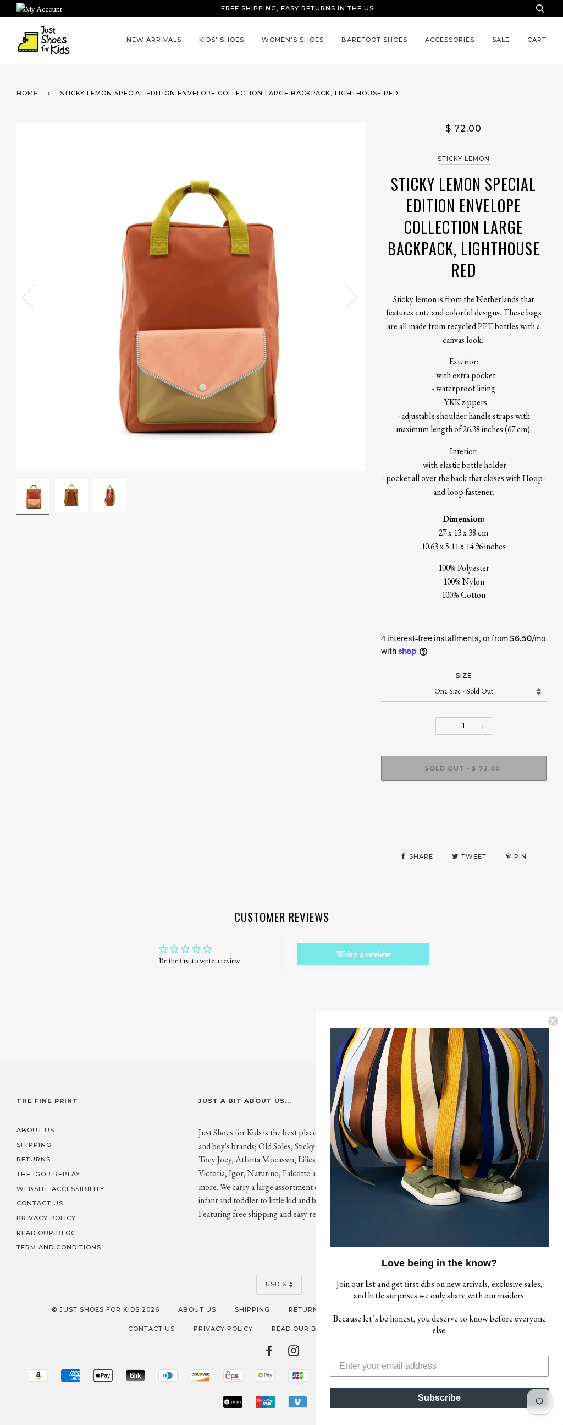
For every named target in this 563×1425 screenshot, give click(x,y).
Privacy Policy (46, 1218)
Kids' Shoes (221, 39)
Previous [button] (35, 296)
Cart (537, 39)
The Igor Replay (48, 1174)
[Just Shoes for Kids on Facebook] (269, 1353)
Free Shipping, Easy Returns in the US (297, 8)
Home (27, 93)
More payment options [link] (463, 827)
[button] (439, 1137)
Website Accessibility (60, 1189)
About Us (35, 1130)
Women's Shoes (293, 39)
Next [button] (344, 296)
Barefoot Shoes (374, 39)
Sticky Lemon (464, 158)
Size (464, 675)
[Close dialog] (553, 1021)
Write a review (363, 954)
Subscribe (439, 1397)
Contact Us (39, 1203)
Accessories (449, 39)
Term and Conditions (58, 1247)
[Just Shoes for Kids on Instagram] (294, 1353)
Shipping (34, 1145)
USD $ (276, 1284)
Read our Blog (46, 1233)
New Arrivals (153, 39)
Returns (33, 1159)
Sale (501, 39)
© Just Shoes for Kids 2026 (105, 1309)
